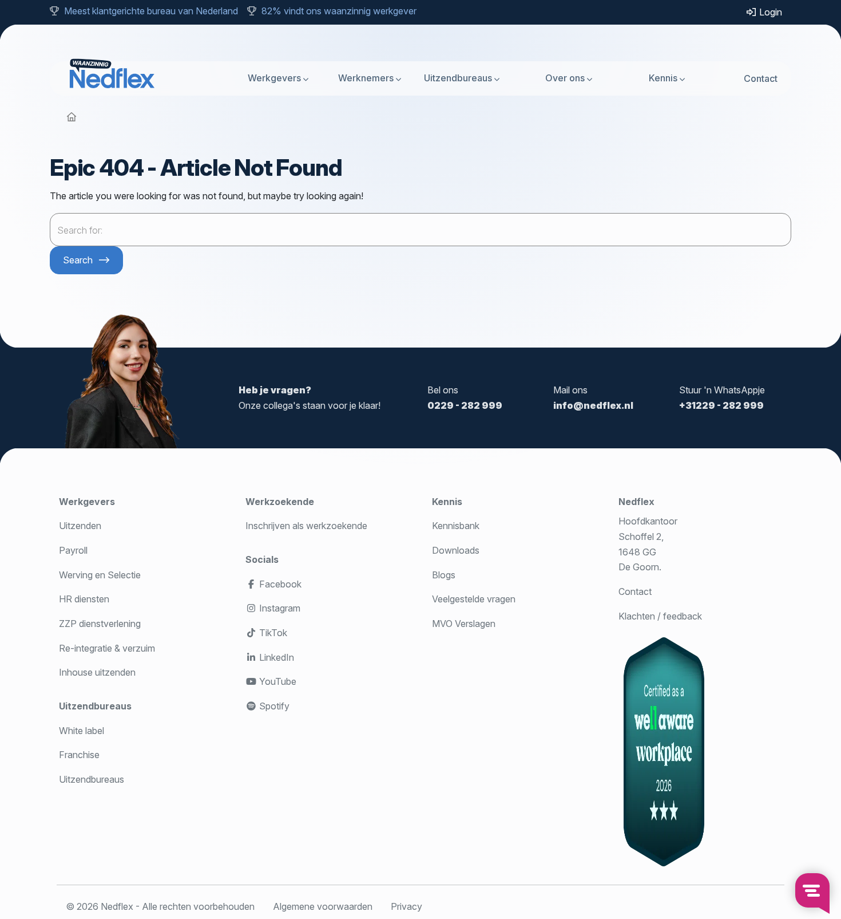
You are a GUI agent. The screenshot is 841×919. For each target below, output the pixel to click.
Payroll (73, 550)
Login (769, 12)
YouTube (276, 681)
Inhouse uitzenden (97, 672)
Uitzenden (80, 525)
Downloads (455, 550)
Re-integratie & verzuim (107, 648)
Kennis (663, 78)
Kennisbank (455, 525)
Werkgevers (274, 78)
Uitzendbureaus (458, 78)
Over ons (565, 78)
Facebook (279, 584)
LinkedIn (275, 657)
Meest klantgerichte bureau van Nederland (151, 11)
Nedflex (636, 501)
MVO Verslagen (463, 623)
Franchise (79, 754)
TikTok (272, 632)
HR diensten (84, 599)
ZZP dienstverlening (100, 623)
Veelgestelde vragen (473, 599)
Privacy (406, 906)
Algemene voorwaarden (322, 906)
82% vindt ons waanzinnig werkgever (338, 11)
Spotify (273, 706)
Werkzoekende (279, 501)
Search (78, 260)
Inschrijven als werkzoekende (306, 525)
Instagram (278, 608)
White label (81, 730)
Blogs (443, 575)
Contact (760, 78)
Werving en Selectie (100, 575)
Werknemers (366, 78)
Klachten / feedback (660, 616)
